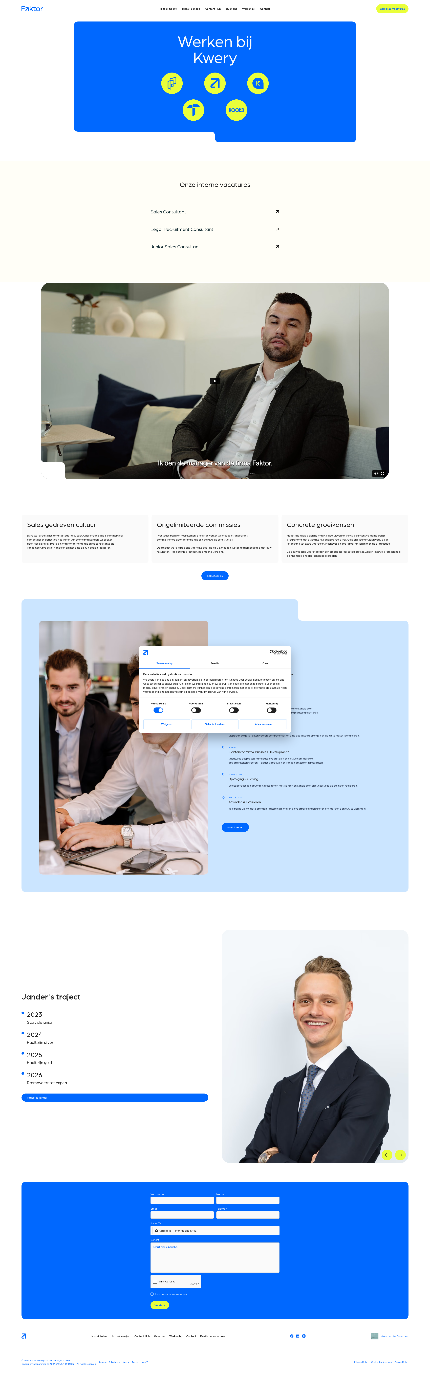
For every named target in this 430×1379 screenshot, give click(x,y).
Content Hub (142, 1336)
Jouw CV (155, 1223)
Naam (220, 1193)
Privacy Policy (361, 1362)
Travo (135, 1362)
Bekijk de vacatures (212, 1336)
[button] (163, 1230)
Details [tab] (215, 663)
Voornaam (157, 1193)
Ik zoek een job (121, 1336)
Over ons (159, 1336)
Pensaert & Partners (109, 1362)
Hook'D (144, 1362)
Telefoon (221, 1208)
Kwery (126, 1362)
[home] (62, 8)
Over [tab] (265, 663)
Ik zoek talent (99, 1336)
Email (153, 1208)
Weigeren (166, 724)
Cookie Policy (401, 1362)
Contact (191, 1336)
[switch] (196, 710)
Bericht (154, 1239)
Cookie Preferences (381, 1362)
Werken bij (175, 1336)
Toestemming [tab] (165, 663)
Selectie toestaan (215, 724)
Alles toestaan (263, 724)
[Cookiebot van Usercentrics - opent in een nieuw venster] (272, 652)
